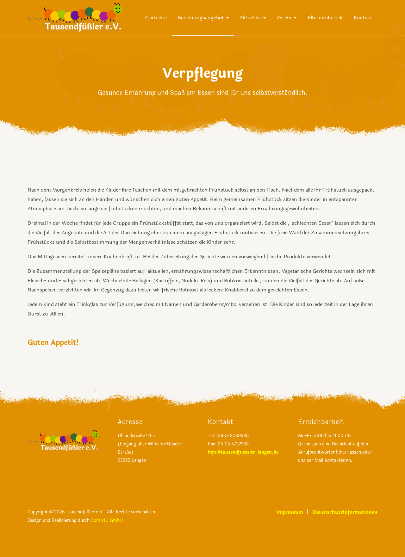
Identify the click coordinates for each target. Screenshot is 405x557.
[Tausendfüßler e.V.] (75, 17)
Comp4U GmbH (107, 520)
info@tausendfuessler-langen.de (243, 452)
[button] (203, 17)
